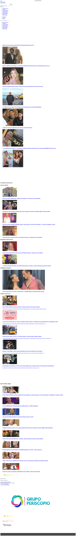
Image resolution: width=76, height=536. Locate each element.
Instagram (4, 17)
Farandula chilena (5, 8)
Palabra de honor (5, 13)
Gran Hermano (4, 12)
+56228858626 (6, 483)
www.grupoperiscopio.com (4, 484)
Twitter (3, 18)
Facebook (4, 16)
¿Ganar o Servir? (5, 11)
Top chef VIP (4, 27)
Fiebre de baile (4, 28)
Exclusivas (4, 9)
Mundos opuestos (5, 10)
